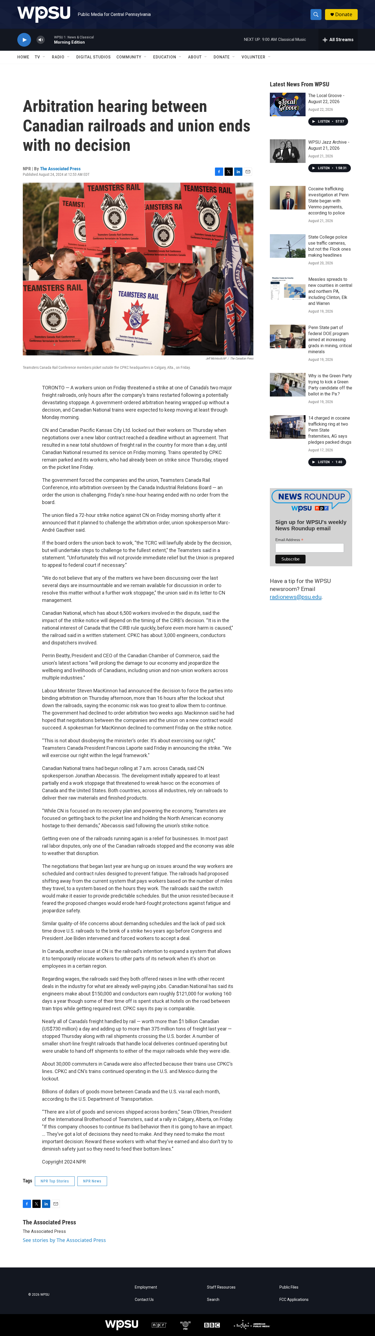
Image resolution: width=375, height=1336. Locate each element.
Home (23, 57)
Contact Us (144, 1300)
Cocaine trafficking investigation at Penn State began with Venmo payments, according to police (328, 201)
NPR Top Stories (55, 1181)
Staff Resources (221, 1287)
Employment (146, 1287)
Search (213, 1300)
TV (37, 57)
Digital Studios (93, 57)
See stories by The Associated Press (64, 1240)
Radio (58, 57)
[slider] (49, 40)
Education (164, 57)
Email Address (289, 539)
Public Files (288, 1287)
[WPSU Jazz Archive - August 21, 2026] (288, 151)
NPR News (92, 1181)
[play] (24, 40)
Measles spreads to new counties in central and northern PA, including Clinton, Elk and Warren (330, 291)
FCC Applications (294, 1300)
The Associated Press (60, 168)
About (195, 57)
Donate (343, 14)
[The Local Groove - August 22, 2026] (288, 104)
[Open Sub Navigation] (44, 57)
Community (128, 57)
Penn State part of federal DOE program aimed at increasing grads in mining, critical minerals (330, 339)
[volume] (40, 40)
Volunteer (253, 57)
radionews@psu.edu (295, 597)
